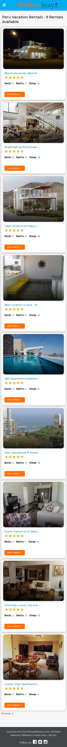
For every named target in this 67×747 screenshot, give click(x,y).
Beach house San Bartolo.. (21, 73)
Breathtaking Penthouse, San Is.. (25, 147)
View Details (13, 94)
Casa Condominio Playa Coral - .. (24, 226)
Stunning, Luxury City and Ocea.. (25, 605)
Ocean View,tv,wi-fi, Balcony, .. (23, 531)
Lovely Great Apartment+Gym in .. (26, 684)
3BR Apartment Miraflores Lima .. (25, 378)
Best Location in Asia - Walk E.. (24, 305)
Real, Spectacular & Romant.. (22, 452)
